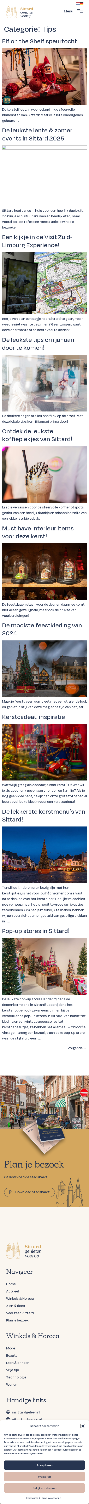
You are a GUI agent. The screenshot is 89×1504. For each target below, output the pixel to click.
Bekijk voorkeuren (45, 1488)
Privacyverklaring (51, 1498)
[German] (82, 2)
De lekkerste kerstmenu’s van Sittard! (43, 815)
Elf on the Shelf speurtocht (39, 40)
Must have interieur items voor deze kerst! (38, 532)
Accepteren (45, 1465)
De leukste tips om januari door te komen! (38, 343)
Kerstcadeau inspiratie (33, 716)
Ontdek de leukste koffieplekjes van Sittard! (37, 434)
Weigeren (44, 1477)
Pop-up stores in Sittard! (36, 930)
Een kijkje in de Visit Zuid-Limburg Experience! (37, 240)
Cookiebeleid (33, 1498)
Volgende (77, 1047)
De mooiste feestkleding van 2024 (42, 629)
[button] (83, 1426)
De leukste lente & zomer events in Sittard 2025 (37, 134)
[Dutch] (78, 2)
